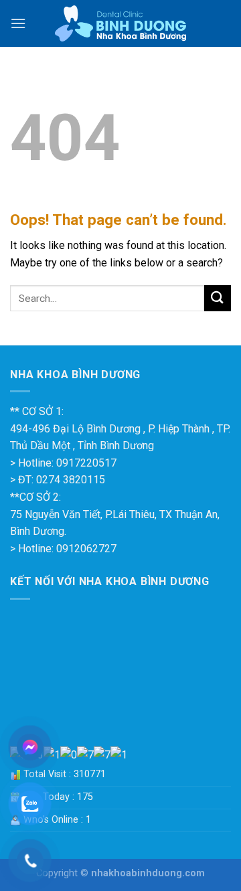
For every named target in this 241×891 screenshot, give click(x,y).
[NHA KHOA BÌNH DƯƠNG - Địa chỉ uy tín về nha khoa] (121, 23)
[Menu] (18, 23)
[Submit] (217, 298)
